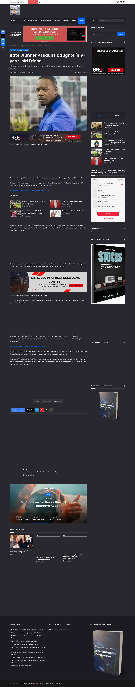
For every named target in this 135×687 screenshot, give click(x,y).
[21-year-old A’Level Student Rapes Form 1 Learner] (96, 125)
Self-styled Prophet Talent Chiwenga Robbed (46, 558)
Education (66, 20)
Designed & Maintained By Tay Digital (48, 683)
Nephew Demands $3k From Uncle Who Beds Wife (48, 504)
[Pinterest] (42, 410)
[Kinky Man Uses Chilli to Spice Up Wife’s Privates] (15, 204)
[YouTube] (28, 475)
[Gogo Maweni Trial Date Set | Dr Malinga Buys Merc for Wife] (15, 213)
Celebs (81, 20)
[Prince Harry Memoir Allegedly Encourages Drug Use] (21, 541)
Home (13, 20)
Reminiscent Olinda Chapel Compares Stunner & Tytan (29, 191)
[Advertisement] (87, 10)
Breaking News (33, 20)
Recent (99, 116)
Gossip (20, 50)
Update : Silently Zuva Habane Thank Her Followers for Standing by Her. (74, 557)
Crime (74, 20)
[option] (48, 503)
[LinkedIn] (37, 410)
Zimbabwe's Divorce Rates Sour (73, 211)
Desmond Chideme (42, 401)
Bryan (25, 469)
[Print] (51, 410)
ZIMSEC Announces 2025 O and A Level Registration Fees (114, 142)
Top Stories (21, 20)
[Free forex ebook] (48, 34)
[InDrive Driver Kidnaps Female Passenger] (96, 152)
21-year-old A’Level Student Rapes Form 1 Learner (114, 124)
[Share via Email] (46, 410)
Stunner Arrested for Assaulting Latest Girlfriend (27, 346)
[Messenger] (3, 44)
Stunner (58, 401)
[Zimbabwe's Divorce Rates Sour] (55, 213)
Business (57, 20)
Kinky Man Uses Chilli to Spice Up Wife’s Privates (114, 133)
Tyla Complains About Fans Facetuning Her (52, 2)
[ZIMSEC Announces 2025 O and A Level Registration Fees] (96, 143)
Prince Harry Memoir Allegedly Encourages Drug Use (20, 551)
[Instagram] (31, 475)
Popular (116, 116)
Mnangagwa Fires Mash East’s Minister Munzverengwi (28, 657)
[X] (26, 475)
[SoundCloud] (33, 475)
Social (26, 50)
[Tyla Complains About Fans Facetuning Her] (55, 204)
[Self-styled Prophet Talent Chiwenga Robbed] (48, 545)
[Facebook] (24, 475)
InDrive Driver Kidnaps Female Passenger (24, 641)
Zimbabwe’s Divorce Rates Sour (21, 665)
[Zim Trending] (15, 10)
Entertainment (46, 20)
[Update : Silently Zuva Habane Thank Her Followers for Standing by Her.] (75, 544)
